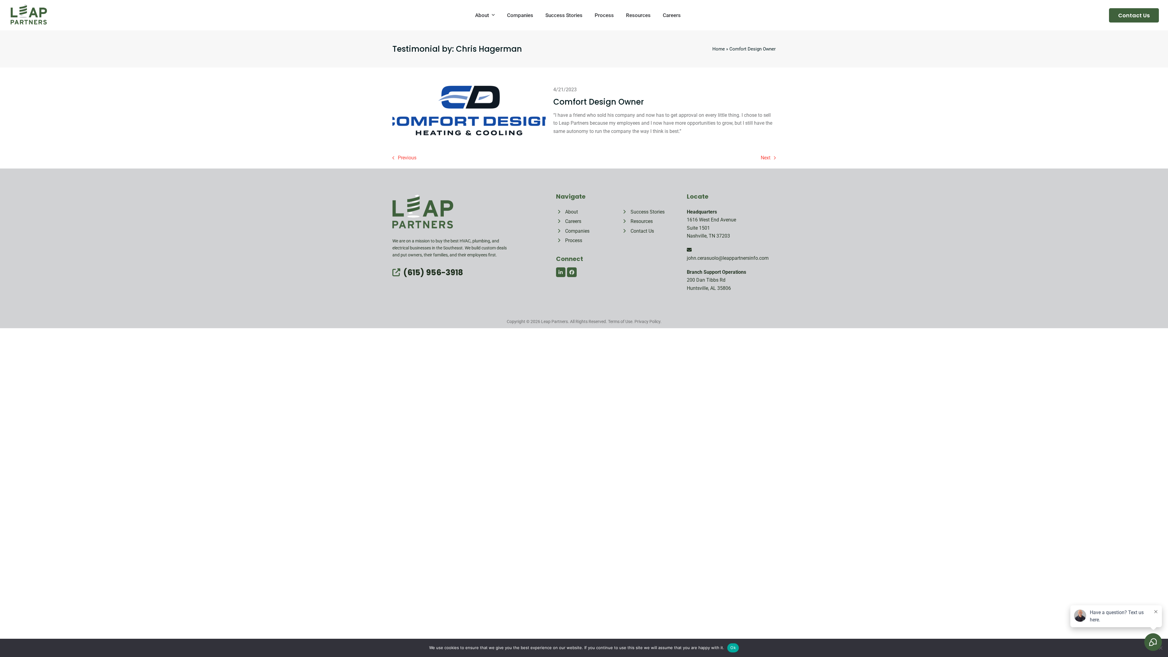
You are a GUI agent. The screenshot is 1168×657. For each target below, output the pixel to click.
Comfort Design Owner (598, 101)
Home (718, 49)
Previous (404, 158)
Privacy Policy (647, 321)
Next (766, 158)
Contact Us (1134, 15)
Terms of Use (620, 321)
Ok (733, 647)
